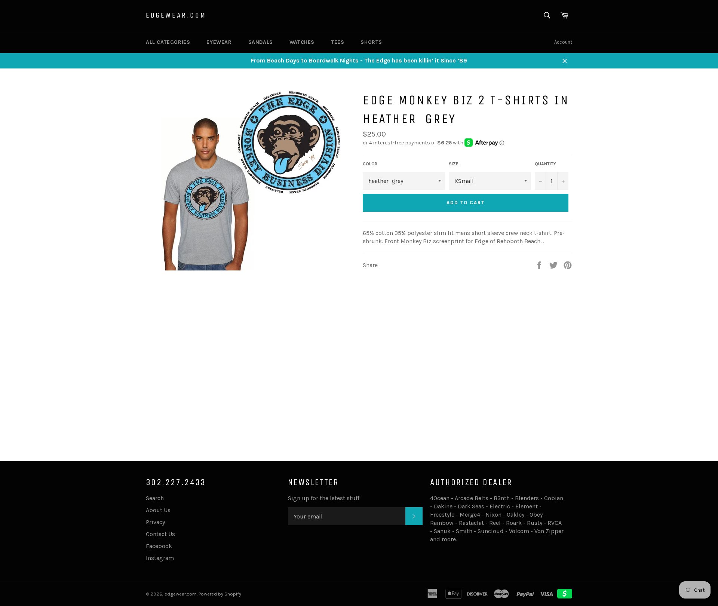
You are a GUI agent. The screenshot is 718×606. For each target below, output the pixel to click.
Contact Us (160, 534)
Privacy (155, 522)
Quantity (545, 163)
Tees (337, 42)
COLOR (370, 163)
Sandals (260, 42)
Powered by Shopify (220, 594)
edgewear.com (176, 15)
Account (563, 42)
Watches (301, 42)
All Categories (168, 42)
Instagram (160, 557)
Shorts (371, 42)
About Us (158, 510)
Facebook (159, 546)
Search (155, 498)
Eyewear (218, 42)
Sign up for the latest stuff (323, 498)
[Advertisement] (359, 392)
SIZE (453, 163)
